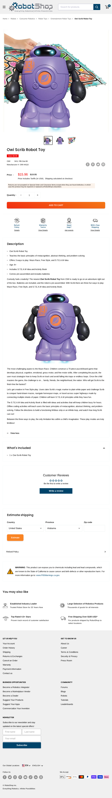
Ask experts (69, 230)
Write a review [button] (56, 491)
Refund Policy (12, 551)
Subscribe (22, 745)
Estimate (15, 537)
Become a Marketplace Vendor (16, 691)
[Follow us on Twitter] (10, 777)
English (36, 765)
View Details (43, 230)
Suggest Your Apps (11, 704)
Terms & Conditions (69, 652)
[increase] (37, 195)
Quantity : (11, 195)
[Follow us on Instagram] (15, 777)
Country (11, 522)
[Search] (96, 7)
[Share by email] (103, 164)
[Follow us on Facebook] (5, 777)
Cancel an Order (10, 660)
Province (49, 522)
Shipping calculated (53, 178)
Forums (64, 687)
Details (17, 230)
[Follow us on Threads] (41, 777)
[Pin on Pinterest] (93, 164)
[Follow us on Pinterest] (20, 777)
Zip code (88, 522)
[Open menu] (4, 7)
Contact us (7, 673)
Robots (13, 19)
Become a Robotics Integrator (16, 687)
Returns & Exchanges (12, 656)
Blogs (63, 691)
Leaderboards (67, 704)
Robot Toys (42, 19)
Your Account (9, 643)
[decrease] (21, 195)
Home (5, 19)
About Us (65, 643)
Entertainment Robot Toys (61, 19)
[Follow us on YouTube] (25, 777)
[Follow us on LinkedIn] (36, 777)
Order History (9, 648)
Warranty (7, 665)
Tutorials (64, 700)
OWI (8, 161)
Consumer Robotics (27, 19)
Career (64, 648)
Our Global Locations (11, 765)
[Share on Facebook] (88, 164)
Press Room (66, 660)
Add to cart (56, 205)
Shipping (6, 652)
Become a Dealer (10, 696)
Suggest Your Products (13, 700)
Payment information (12, 669)
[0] (107, 7)
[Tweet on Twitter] (98, 164)
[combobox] (75, 7)
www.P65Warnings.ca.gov (47, 575)
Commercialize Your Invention (16, 708)
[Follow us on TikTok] (31, 777)
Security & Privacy (69, 656)
